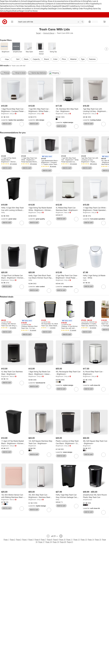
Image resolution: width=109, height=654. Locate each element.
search (83, 22)
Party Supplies (53, 6)
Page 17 (41, 542)
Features (92, 59)
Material (73, 59)
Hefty (3, 212)
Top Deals (48, 8)
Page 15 (98, 539)
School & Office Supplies (87, 4)
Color (55, 59)
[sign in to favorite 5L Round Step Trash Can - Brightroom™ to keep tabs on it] (103, 389)
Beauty (35, 4)
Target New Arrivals (7, 1)
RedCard (15, 11)
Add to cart (7, 123)
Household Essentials (20, 4)
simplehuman (87, 499)
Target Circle (24, 11)
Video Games (25, 6)
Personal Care (43, 4)
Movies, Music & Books (39, 6)
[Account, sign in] (93, 21)
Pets (64, 4)
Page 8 (49, 539)
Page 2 (12, 539)
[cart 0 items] (104, 21)
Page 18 (48, 542)
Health (68, 4)
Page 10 (62, 539)
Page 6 (37, 539)
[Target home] (4, 21)
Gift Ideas (62, 6)
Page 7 (43, 539)
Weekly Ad (70, 8)
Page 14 (91, 539)
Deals (8, 8)
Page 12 (76, 539)
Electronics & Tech (13, 6)
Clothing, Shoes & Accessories (52, 1)
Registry (9, 11)
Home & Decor (69, 1)
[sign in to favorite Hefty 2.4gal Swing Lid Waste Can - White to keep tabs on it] (103, 287)
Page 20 (63, 542)
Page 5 (31, 539)
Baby (30, 4)
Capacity (36, 59)
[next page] (61, 536)
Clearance (14, 8)
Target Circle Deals (59, 8)
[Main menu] (12, 21)
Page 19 (56, 542)
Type (83, 59)
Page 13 (84, 539)
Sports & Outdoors (55, 4)
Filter (7, 59)
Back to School (20, 1)
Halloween (36, 1)
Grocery (9, 4)
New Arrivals (22, 8)
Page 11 (69, 539)
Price (64, 59)
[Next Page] (106, 49)
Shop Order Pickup (81, 8)
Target (38, 33)
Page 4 (24, 539)
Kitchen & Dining (81, 1)
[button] (47, 156)
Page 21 (70, 542)
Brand (46, 59)
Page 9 (55, 539)
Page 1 (6, 539)
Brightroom (5, 113)
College (29, 1)
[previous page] (48, 536)
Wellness (74, 4)
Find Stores (33, 11)
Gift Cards (70, 6)
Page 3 (18, 539)
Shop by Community (81, 6)
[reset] (78, 22)
